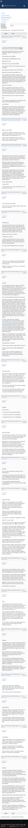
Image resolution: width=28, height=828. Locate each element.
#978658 (25, 145)
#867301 (25, 675)
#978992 (25, 37)
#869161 (25, 251)
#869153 (25, 361)
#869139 (25, 489)
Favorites (3, 22)
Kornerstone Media (19, 826)
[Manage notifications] (24, 825)
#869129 (25, 591)
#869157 (25, 272)
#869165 (25, 212)
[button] (1, 1)
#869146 (25, 422)
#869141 (25, 458)
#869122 (25, 697)
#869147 (25, 397)
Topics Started (5, 15)
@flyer (4, 130)
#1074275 (24, 193)
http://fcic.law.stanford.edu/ (9, 323)
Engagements (5, 19)
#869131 (25, 559)
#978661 (25, 120)
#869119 (25, 727)
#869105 (25, 757)
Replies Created (5, 17)
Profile (3, 13)
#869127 (25, 630)
